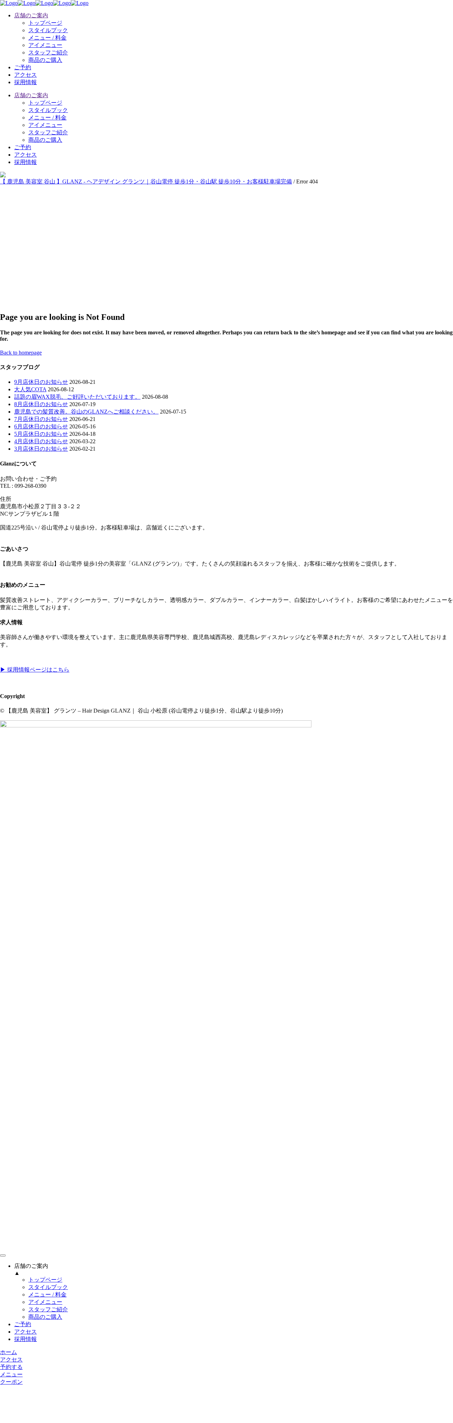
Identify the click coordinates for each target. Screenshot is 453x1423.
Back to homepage (21, 353)
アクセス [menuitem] (25, 1332)
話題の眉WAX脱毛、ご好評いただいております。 (77, 397)
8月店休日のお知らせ (41, 404)
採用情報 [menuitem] (25, 1339)
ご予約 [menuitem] (22, 1324)
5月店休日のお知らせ (41, 434)
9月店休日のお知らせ (41, 382)
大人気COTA (30, 389)
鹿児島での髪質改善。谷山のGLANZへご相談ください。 (86, 412)
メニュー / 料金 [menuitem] (47, 1295)
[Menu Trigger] (3, 1255)
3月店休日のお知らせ (41, 449)
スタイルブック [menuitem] (48, 1287)
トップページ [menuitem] (45, 1280)
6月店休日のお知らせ (41, 426)
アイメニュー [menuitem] (45, 1302)
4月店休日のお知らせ (41, 441)
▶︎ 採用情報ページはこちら (34, 670)
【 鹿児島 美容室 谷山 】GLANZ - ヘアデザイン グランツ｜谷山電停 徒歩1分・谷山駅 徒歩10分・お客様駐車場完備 (146, 181)
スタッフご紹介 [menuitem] (48, 1309)
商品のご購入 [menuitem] (45, 1317)
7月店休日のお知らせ (41, 419)
